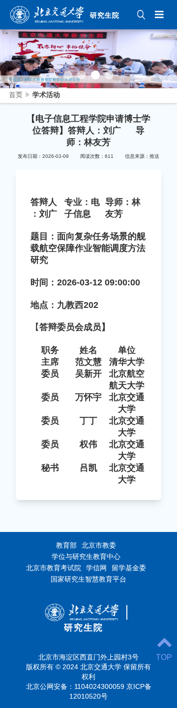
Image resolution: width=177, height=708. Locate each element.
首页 (16, 95)
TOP (164, 657)
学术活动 (46, 95)
